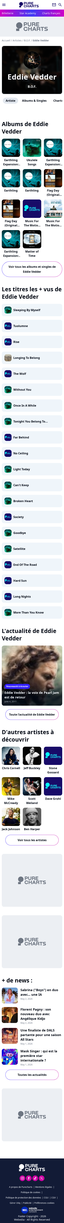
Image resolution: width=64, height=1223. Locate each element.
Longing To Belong (26, 358)
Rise (16, 342)
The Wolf (19, 374)
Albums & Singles (34, 101)
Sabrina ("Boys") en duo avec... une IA (39, 992)
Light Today (21, 469)
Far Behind (21, 437)
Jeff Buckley (32, 768)
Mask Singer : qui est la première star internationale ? (38, 1055)
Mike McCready (11, 801)
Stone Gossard (53, 770)
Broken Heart (23, 501)
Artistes (17, 40)
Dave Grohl (53, 799)
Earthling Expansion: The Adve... (53, 164)
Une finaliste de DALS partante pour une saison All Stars (40, 1035)
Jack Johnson (11, 829)
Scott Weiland (32, 801)
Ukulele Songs (31, 162)
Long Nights (22, 597)
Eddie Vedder (32, 77)
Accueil (6, 40)
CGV (53, 1197)
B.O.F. (32, 86)
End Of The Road (25, 565)
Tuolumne (20, 326)
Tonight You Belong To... (30, 421)
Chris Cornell (11, 768)
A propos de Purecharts (20, 1187)
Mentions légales (43, 1187)
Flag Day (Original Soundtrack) (53, 195)
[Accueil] (29, 5)
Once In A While (24, 405)
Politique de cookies (30, 1192)
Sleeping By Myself (26, 310)
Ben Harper (32, 829)
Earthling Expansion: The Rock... (11, 256)
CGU (46, 1197)
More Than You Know (28, 612)
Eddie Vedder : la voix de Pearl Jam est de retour (31, 694)
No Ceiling (20, 453)
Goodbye (19, 533)
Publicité (27, 1202)
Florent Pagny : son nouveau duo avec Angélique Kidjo (35, 1014)
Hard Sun (20, 581)
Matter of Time (32, 254)
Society (18, 517)
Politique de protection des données (23, 1197)
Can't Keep (21, 485)
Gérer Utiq (15, 1202)
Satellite (19, 549)
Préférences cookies (44, 1202)
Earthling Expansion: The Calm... (11, 164)
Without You (22, 390)
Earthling (11, 190)
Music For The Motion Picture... (32, 225)
